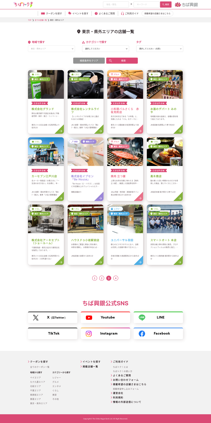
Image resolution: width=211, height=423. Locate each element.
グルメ (55, 382)
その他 (55, 399)
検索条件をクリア (89, 60)
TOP (29, 20)
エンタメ (56, 386)
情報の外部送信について (127, 402)
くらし (55, 390)
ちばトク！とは (120, 367)
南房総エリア (36, 395)
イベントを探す (92, 362)
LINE (160, 317)
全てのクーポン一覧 (40, 367)
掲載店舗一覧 (90, 366)
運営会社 (118, 393)
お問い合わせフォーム (126, 380)
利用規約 (118, 397)
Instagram (109, 334)
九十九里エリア (37, 382)
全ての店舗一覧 (41, 20)
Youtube (108, 317)
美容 (54, 395)
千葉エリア (35, 390)
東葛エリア (35, 399)
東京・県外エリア (38, 403)
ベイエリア (35, 378)
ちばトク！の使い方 (122, 371)
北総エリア (35, 386)
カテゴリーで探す (96, 42)
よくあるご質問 (122, 375)
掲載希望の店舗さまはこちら (157, 13)
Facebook (162, 334)
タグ (138, 42)
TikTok (53, 334)
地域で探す (38, 42)
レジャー (56, 378)
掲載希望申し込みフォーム (126, 389)
